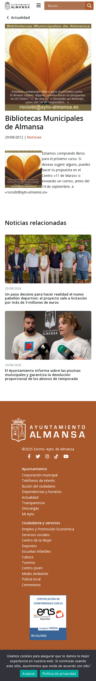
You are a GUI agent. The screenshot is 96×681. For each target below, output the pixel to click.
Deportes (29, 546)
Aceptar (28, 674)
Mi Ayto (28, 514)
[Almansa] (17, 5)
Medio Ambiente (35, 573)
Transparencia (33, 502)
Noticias (34, 137)
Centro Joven (32, 568)
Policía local (31, 579)
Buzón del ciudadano (38, 486)
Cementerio (31, 584)
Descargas (30, 508)
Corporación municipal (40, 475)
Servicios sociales (36, 534)
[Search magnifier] (89, 5)
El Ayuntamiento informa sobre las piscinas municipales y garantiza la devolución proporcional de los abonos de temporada (42, 374)
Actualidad (20, 17)
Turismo (28, 562)
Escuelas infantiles (36, 551)
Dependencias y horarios (42, 491)
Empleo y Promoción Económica (48, 529)
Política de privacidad (59, 674)
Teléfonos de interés (38, 480)
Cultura (27, 557)
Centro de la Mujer (37, 540)
